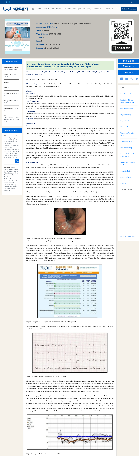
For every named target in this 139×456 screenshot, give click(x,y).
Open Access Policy (84, 9)
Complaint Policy (125, 171)
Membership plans (69, 9)
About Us (38, 9)
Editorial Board (56, 9)
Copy (17, 161)
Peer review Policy (126, 148)
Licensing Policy (125, 127)
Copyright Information (127, 121)
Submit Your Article (129, 9)
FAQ (132, 2)
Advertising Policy (126, 141)
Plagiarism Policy (125, 115)
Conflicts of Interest (126, 108)
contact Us (109, 9)
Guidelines (97, 9)
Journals (46, 9)
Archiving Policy (125, 177)
